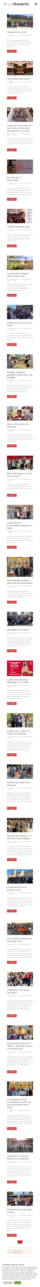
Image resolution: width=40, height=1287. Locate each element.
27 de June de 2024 (11, 995)
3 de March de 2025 (12, 531)
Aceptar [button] (17, 1282)
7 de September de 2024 (13, 841)
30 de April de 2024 (12, 1161)
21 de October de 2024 (12, 736)
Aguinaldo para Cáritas (18, 630)
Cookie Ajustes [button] (8, 1282)
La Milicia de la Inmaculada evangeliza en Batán (19, 525)
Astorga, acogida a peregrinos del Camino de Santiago (19, 375)
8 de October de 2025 (12, 183)
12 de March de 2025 (12, 479)
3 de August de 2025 (12, 328)
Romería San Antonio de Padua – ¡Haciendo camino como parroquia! (20, 1046)
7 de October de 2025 (12, 229)
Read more (12, 51)
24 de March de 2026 (12, 81)
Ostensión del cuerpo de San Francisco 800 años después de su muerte (19, 128)
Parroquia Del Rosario (26, 35)
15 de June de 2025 (11, 429)
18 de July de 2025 (11, 380)
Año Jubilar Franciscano (18, 79)
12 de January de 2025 (12, 586)
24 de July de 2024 (11, 944)
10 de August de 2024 (12, 892)
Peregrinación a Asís (17, 32)
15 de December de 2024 (13, 632)
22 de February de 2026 (13, 133)
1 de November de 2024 (13, 685)
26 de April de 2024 (12, 1215)
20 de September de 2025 (13, 279)
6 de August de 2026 (12, 35)
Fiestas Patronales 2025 (18, 227)
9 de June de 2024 (11, 1110)
